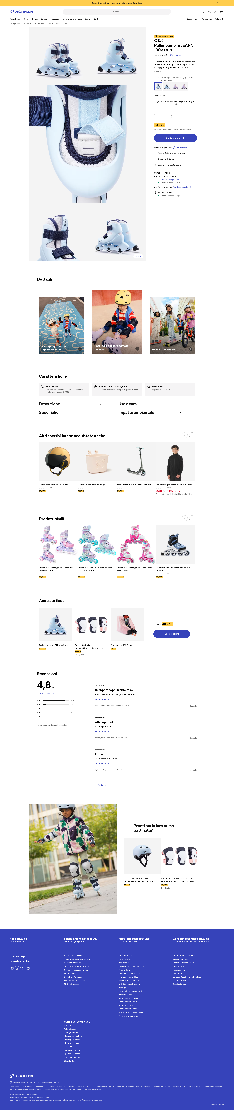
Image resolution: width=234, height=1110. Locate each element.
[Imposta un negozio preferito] (204, 12)
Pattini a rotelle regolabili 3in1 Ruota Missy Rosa (135, 569)
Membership (206, 19)
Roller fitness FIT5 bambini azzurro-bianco (173, 569)
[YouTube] (22, 968)
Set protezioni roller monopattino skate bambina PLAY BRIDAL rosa (89, 647)
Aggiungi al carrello (175, 138)
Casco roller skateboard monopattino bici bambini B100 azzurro (139, 880)
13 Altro (138, 256)
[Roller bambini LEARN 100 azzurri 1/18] (117, 56)
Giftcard (219, 19)
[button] (192, 494)
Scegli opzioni (172, 634)
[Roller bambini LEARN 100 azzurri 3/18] (87, 144)
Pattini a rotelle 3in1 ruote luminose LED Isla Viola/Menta (97, 569)
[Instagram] (28, 968)
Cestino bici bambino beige (91, 484)
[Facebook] (12, 968)
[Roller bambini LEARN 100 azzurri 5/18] (117, 232)
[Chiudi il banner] (222, 3)
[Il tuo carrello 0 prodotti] (221, 12)
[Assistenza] (210, 12)
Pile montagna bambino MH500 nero (174, 484)
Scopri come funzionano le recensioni (52, 725)
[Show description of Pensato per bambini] (190, 349)
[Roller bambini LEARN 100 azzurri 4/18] (58, 232)
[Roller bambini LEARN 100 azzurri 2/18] (58, 56)
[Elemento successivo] (192, 435)
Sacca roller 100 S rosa (122, 645)
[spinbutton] (163, 116)
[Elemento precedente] (185, 435)
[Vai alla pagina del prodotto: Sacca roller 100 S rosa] (127, 624)
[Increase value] (169, 116)
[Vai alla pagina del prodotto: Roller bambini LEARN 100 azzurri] (55, 624)
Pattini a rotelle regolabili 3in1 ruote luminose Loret (56, 569)
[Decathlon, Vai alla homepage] (21, 11)
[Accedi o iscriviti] (215, 12)
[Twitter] (17, 968)
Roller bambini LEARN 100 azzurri (55, 645)
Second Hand (193, 19)
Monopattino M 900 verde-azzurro (134, 484)
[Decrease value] (157, 116)
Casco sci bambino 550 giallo (53, 484)
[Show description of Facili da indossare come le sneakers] (137, 349)
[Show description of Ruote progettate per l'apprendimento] (80, 349)
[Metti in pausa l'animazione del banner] (218, 3)
